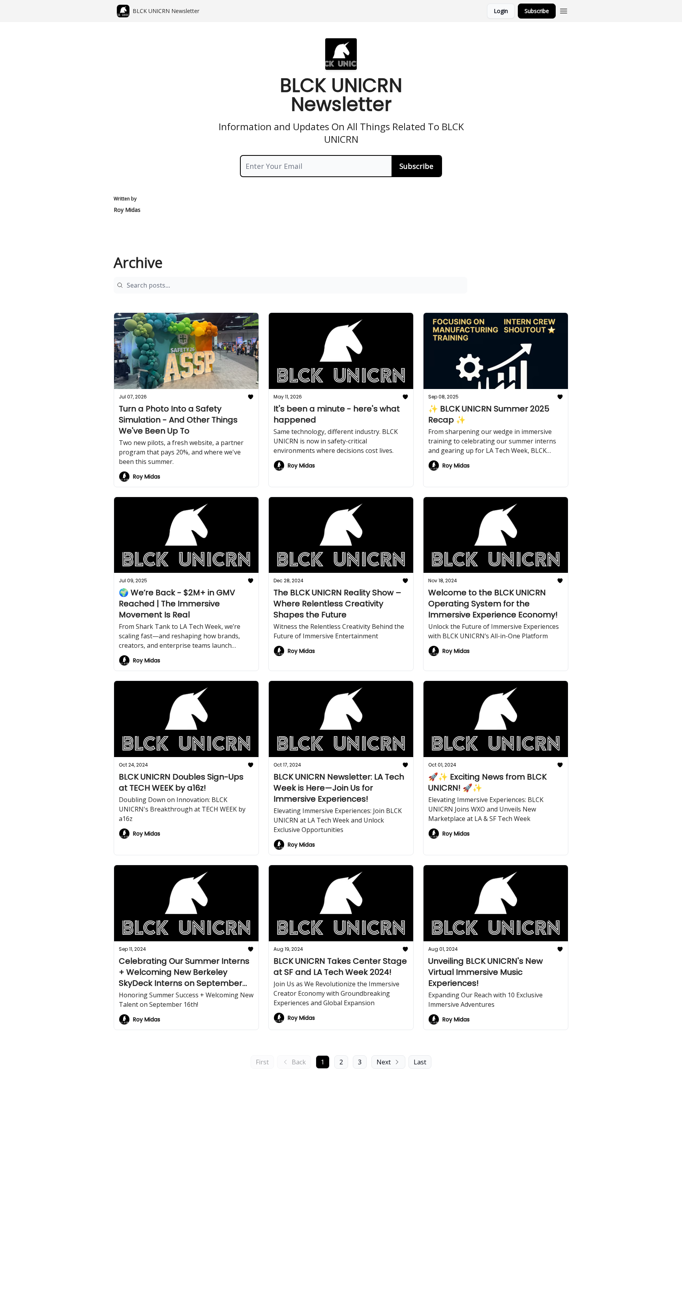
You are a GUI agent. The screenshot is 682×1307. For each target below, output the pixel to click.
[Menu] (563, 10)
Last (420, 1062)
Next (384, 1062)
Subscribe (537, 11)
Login (501, 11)
